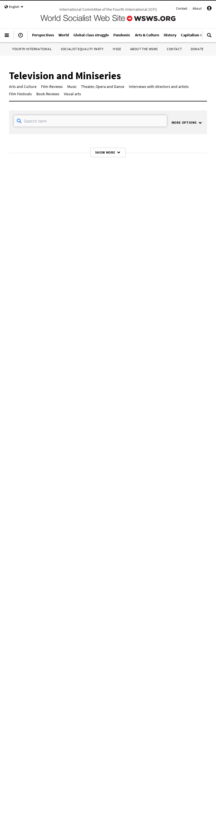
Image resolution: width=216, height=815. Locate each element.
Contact (181, 8)
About (197, 8)
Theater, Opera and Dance (102, 86)
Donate (197, 49)
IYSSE (117, 49)
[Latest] (20, 37)
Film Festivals (20, 93)
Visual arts (72, 93)
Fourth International (32, 49)
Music (71, 86)
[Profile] (209, 9)
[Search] (209, 37)
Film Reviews (52, 86)
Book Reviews (47, 93)
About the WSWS (144, 49)
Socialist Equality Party (82, 49)
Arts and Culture (23, 86)
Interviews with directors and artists (159, 86)
